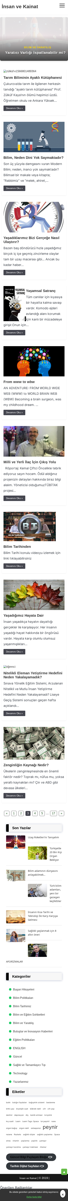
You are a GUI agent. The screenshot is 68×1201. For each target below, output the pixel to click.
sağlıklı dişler (29, 1134)
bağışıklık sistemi (36, 1102)
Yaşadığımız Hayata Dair (23, 615)
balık (8, 1102)
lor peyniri (45, 1121)
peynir (50, 1127)
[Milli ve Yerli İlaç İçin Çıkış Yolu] (34, 455)
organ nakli (24, 1128)
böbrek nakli (35, 1109)
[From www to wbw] (34, 375)
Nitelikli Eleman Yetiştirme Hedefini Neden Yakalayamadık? (32, 675)
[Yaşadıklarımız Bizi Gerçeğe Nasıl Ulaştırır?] (34, 231)
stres (8, 1141)
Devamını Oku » (14, 108)
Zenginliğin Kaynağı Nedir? (26, 765)
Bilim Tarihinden (17, 547)
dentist (9, 1115)
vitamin (16, 1141)
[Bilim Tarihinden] (29, 540)
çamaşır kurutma (13, 1147)
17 (53, 813)
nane (53, 1121)
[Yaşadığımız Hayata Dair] (34, 609)
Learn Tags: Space (30, 1121)
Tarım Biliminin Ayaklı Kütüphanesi (32, 78)
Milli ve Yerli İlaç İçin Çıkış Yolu (29, 462)
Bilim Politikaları (23, 997)
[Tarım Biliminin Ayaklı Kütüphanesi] (19, 71)
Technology (20, 1073)
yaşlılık (34, 1141)
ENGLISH (19, 1048)
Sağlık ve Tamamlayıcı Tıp (29, 1064)
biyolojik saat (22, 1109)
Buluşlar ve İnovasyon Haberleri (33, 1031)
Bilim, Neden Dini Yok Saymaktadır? (33, 158)
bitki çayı (10, 1109)
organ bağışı (11, 1128)
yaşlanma (25, 1141)
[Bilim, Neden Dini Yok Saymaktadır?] (34, 151)
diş (27, 1115)
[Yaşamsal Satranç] (14, 320)
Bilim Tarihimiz (22, 1006)
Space (57, 1134)
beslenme (50, 1102)
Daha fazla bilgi (34, 1196)
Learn (18, 1121)
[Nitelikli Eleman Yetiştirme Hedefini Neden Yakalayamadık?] (9, 666)
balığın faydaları (19, 1102)
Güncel (17, 1056)
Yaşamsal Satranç (41, 291)
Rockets (17, 1134)
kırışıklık (48, 1115)
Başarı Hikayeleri (23, 989)
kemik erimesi (36, 1115)
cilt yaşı (51, 1109)
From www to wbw (19, 382)
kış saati (10, 1121)
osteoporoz (36, 1128)
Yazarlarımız (20, 1081)
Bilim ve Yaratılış (23, 1023)
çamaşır (42, 1141)
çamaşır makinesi (30, 1147)
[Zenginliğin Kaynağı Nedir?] (34, 758)
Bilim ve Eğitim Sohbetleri (29, 1014)
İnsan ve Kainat (20, 6)
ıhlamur (43, 1147)
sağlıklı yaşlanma (44, 1134)
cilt (44, 1109)
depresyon (19, 1115)
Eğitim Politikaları (24, 1039)
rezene (9, 1134)
